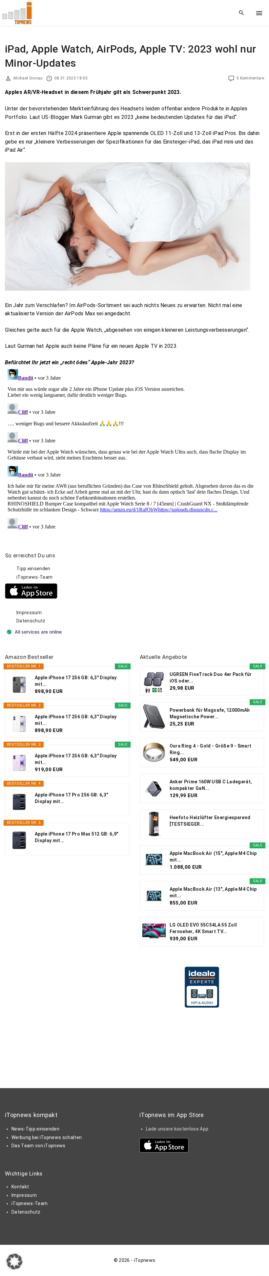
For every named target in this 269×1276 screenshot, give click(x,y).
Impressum (29, 612)
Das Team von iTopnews (38, 1145)
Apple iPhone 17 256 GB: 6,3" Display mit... (76, 681)
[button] (14, 1261)
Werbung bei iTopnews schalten (46, 1137)
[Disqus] (134, 449)
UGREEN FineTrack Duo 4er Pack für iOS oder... (211, 677)
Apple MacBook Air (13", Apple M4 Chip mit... (213, 892)
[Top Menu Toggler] (259, 13)
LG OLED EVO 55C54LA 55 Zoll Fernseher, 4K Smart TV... (203, 928)
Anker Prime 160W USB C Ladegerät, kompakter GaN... (211, 785)
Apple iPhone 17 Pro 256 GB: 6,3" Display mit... (71, 798)
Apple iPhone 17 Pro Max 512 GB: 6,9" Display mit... (76, 837)
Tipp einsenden (33, 568)
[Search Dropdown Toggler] (241, 13)
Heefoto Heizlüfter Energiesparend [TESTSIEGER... (210, 821)
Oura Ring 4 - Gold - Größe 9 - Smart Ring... (211, 749)
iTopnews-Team (34, 577)
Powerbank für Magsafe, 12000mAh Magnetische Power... (210, 713)
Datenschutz (31, 620)
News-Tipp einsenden (35, 1128)
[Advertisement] (189, 593)
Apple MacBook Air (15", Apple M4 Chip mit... (213, 856)
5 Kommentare (250, 78)
